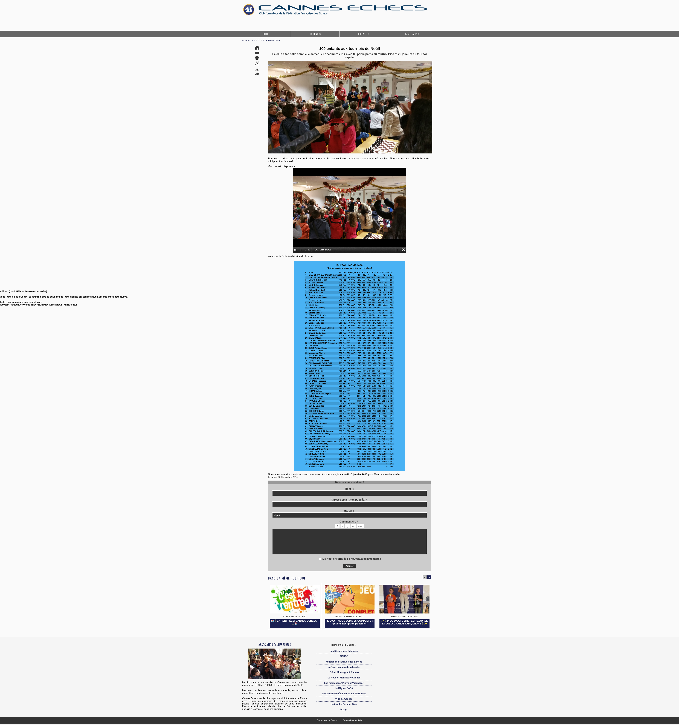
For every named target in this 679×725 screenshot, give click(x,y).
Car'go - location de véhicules (344, 667)
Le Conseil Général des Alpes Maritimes (344, 693)
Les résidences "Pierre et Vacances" (344, 683)
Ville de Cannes (343, 699)
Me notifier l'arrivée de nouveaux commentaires (351, 558)
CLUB (266, 34)
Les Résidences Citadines (344, 651)
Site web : (349, 510)
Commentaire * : (349, 521)
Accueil (246, 40)
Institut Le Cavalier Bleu (344, 704)
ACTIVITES (363, 34)
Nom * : (349, 488)
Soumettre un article (352, 720)
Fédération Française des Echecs (344, 661)
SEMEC (344, 656)
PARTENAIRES (412, 34)
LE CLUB (259, 40)
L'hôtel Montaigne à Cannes (344, 672)
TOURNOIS (315, 34)
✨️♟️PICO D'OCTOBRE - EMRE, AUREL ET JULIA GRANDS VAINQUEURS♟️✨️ (404, 622)
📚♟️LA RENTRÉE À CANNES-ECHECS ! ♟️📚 (294, 622)
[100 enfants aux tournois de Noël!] (350, 62)
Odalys (344, 709)
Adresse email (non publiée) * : (349, 499)
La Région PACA (344, 688)
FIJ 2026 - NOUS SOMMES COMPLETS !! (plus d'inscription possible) (350, 622)
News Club (274, 40)
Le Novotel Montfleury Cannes (343, 677)
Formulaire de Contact (328, 720)
